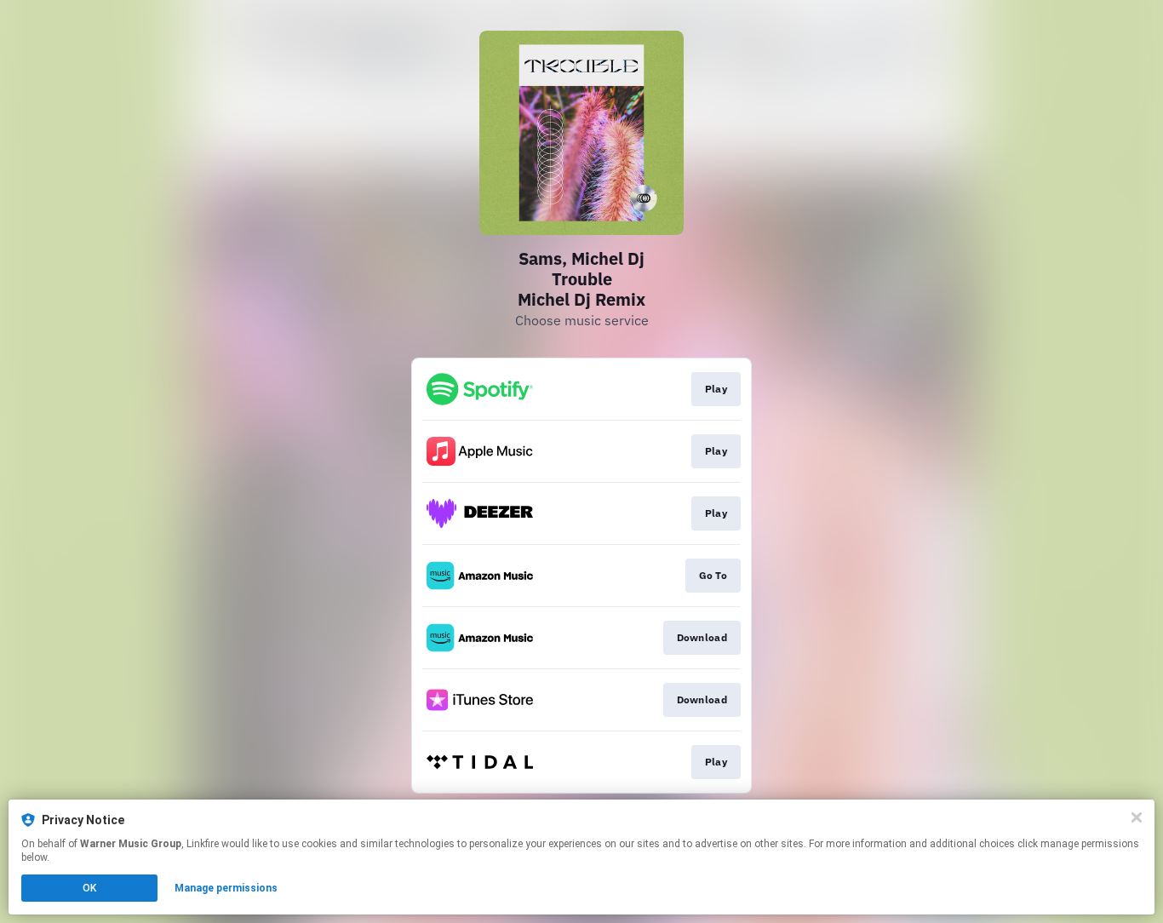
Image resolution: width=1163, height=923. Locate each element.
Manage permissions (226, 888)
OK (89, 888)
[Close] (1136, 817)
